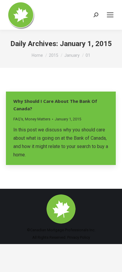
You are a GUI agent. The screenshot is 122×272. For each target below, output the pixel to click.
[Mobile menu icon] (110, 15)
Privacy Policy (78, 237)
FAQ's (18, 119)
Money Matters (37, 119)
